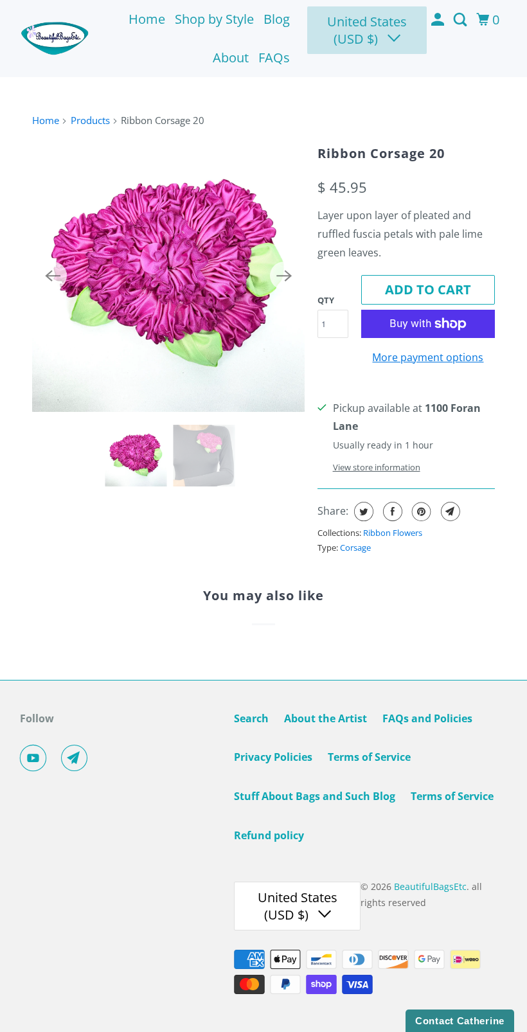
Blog (277, 19)
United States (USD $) (367, 30)
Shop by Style (214, 19)
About (231, 57)
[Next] (284, 276)
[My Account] (439, 19)
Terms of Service (369, 757)
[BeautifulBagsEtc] (55, 38)
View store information (376, 467)
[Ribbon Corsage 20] (168, 275)
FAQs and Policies (427, 718)
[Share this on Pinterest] (420, 511)
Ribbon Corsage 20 (381, 153)
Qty (325, 300)
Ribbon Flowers (392, 532)
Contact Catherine (460, 1020)
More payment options (427, 357)
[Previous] (53, 276)
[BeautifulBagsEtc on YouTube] (36, 758)
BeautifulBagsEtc (430, 886)
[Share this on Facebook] (391, 511)
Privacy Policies (273, 757)
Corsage (355, 547)
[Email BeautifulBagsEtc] (77, 758)
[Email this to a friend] (449, 511)
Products (90, 120)
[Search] (461, 19)
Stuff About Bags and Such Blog (314, 796)
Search (251, 718)
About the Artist (325, 718)
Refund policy (269, 835)
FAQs (274, 57)
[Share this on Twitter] (362, 511)
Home (147, 19)
